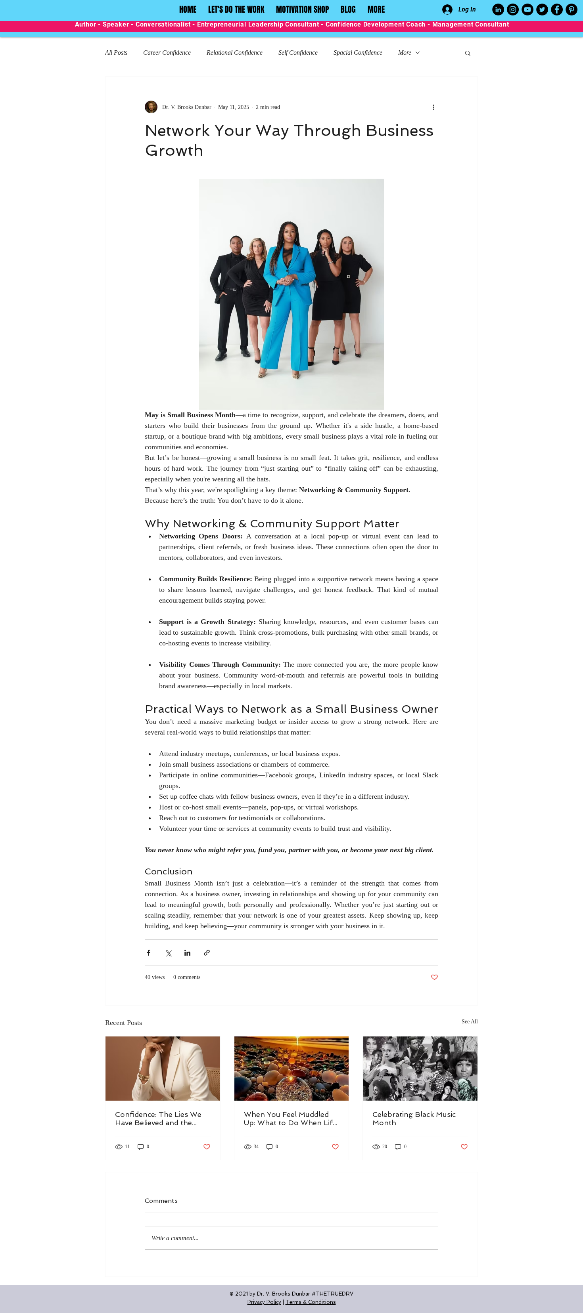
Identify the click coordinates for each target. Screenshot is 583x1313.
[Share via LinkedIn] (187, 952)
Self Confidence (298, 52)
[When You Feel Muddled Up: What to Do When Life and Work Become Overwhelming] (291, 1068)
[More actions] (433, 107)
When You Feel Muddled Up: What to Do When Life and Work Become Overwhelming (290, 1118)
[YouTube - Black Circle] (527, 9)
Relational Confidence (235, 52)
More (404, 52)
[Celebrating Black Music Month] (420, 1068)
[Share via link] (207, 952)
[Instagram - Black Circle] (513, 9)
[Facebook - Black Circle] (557, 9)
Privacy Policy (264, 1302)
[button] (468, 53)
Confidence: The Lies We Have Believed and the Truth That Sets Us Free (158, 1118)
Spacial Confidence (358, 52)
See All (470, 1022)
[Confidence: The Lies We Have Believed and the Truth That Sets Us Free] (162, 1068)
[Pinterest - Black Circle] (571, 9)
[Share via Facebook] (148, 952)
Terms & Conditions (311, 1302)
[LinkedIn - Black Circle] (498, 9)
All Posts (116, 52)
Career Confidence (167, 52)
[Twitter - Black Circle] (542, 9)
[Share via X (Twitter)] (168, 952)
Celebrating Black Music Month (414, 1118)
